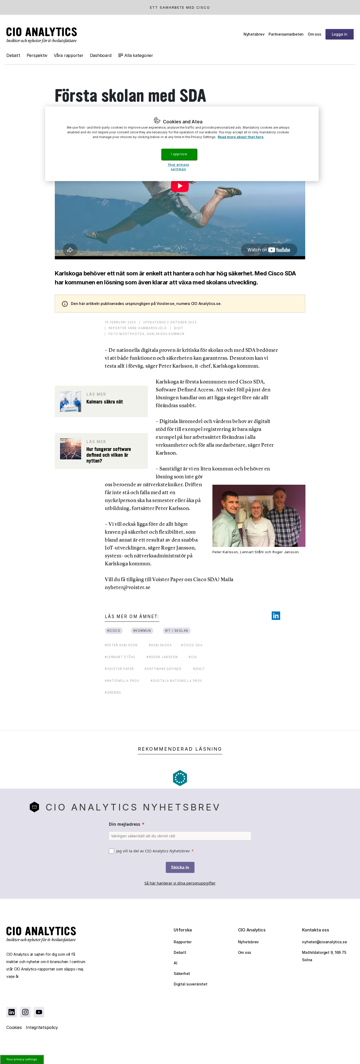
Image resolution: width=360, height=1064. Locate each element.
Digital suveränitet (190, 984)
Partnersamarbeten (286, 34)
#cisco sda (191, 645)
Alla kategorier (138, 55)
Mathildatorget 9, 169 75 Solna (324, 956)
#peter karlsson (121, 645)
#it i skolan (176, 631)
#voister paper (119, 669)
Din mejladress (124, 824)
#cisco (113, 631)
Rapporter (183, 942)
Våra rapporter (69, 55)
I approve (179, 154)
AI (175, 963)
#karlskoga (160, 645)
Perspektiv (37, 55)
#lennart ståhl (120, 657)
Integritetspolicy (42, 1027)
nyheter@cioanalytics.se (324, 942)
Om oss (314, 34)
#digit (199, 669)
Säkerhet (182, 973)
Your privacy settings (21, 1059)
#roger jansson (162, 657)
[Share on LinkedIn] (276, 615)
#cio (193, 657)
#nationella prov (122, 681)
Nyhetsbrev (254, 34)
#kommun (142, 631)
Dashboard (100, 55)
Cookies (14, 1027)
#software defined (163, 669)
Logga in (339, 34)
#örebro (113, 692)
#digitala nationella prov (176, 681)
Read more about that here (241, 137)
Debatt (13, 55)
